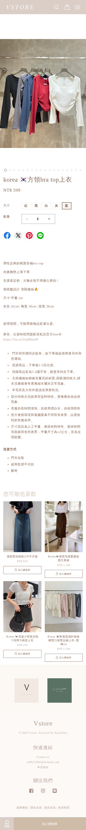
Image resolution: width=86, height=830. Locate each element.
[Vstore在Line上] (55, 793)
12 (54, 170)
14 (63, 170)
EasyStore (61, 732)
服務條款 (22, 807)
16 (71, 170)
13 (58, 170)
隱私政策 (36, 807)
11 (49, 170)
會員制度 (64, 807)
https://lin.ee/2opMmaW (20, 339)
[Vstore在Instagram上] (43, 793)
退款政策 (50, 807)
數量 (6, 216)
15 (67, 170)
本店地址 (43, 767)
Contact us (43, 757)
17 (76, 170)
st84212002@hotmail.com (43, 762)
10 (45, 170)
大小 (6, 205)
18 (80, 170)
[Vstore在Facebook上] (31, 793)
